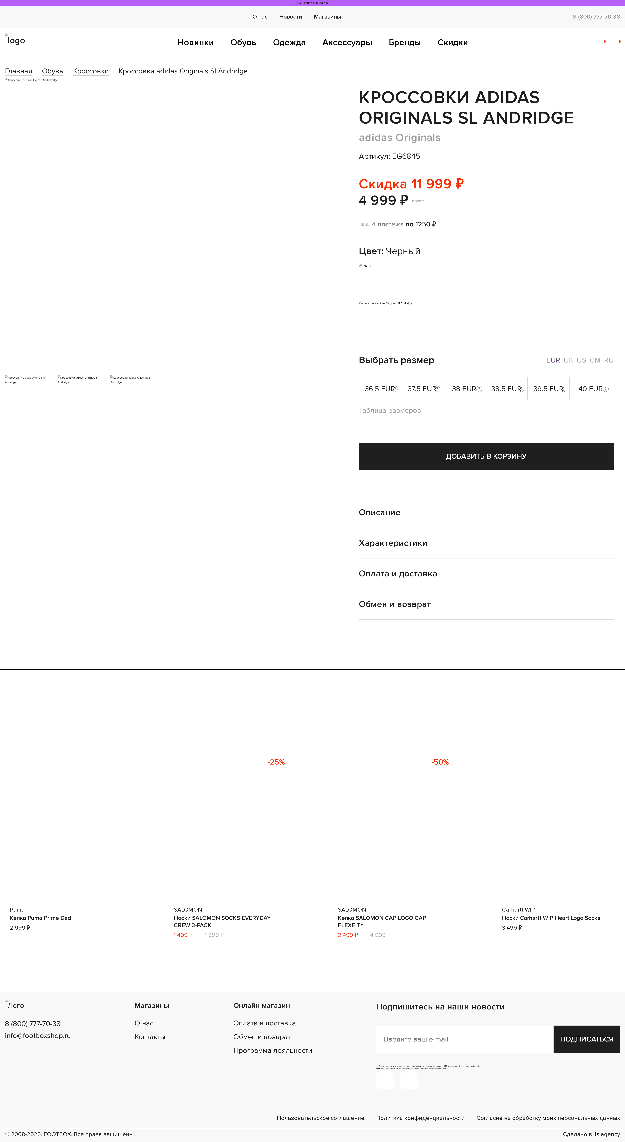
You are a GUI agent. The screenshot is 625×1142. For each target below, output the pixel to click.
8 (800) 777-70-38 (596, 16)
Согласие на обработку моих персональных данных (548, 1118)
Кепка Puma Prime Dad (40, 918)
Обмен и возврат (262, 1036)
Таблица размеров (390, 410)
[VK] (409, 1080)
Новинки (196, 42)
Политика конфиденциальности (420, 1118)
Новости (290, 16)
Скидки (453, 42)
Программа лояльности (272, 1050)
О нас (260, 16)
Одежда (289, 42)
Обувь (243, 42)
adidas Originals (400, 137)
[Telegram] (385, 1080)
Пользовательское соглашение (320, 1118)
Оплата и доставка (264, 1023)
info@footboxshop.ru (38, 1035)
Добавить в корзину (486, 456)
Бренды (405, 42)
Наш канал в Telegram (312, 3)
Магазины (327, 16)
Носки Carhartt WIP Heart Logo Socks (551, 918)
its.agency (606, 1134)
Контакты (150, 1036)
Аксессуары (347, 42)
